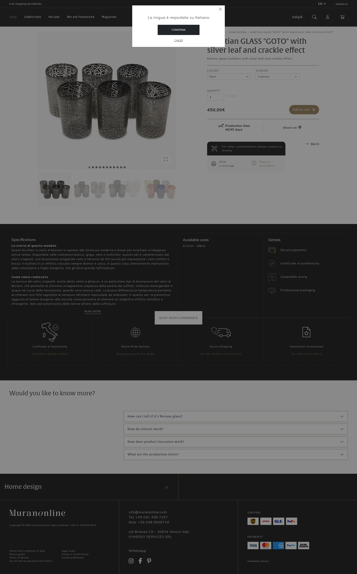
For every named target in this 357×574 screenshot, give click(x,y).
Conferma (179, 29)
